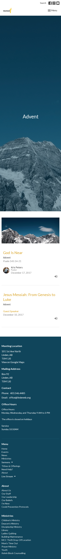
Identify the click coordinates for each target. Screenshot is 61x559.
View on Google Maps (13, 362)
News (4, 455)
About (5, 472)
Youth (5, 550)
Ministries (6, 458)
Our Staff (6, 493)
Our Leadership (9, 497)
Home (4, 448)
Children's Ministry (11, 520)
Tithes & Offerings (11, 466)
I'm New (6, 503)
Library (5, 530)
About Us (6, 490)
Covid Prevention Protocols (15, 506)
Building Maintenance (12, 536)
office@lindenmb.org (20, 397)
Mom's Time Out (10, 543)
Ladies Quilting (9, 533)
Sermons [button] (6, 462)
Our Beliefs (7, 500)
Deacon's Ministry (10, 523)
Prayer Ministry (9, 546)
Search (43, 3)
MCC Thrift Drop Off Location (16, 540)
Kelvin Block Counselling (13, 553)
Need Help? (7, 469)
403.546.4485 (17, 393)
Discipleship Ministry (12, 526)
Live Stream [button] (7, 476)
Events (5, 452)
